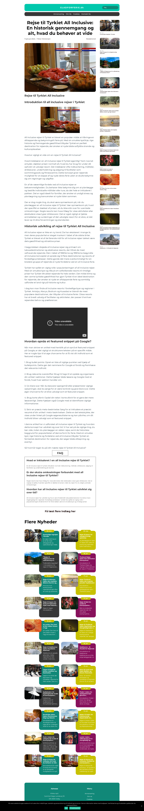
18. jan (49, 553)
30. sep (85, 531)
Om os (68, 14)
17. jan (86, 576)
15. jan (49, 666)
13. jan (49, 733)
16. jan (49, 621)
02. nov (49, 531)
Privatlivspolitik (75, 808)
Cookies (76, 14)
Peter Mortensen (44, 39)
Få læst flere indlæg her (60, 511)
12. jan (49, 756)
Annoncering (58, 14)
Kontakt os (86, 14)
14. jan (86, 688)
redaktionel (91, 39)
